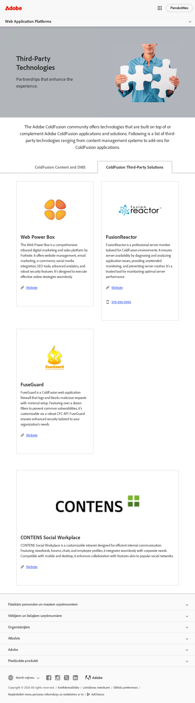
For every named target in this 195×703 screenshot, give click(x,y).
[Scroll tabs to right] (191, 167)
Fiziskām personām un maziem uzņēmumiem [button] (43, 604)
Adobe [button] (13, 650)
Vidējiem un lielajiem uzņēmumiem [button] (35, 616)
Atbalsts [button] (14, 638)
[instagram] (57, 677)
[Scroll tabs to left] (4, 167)
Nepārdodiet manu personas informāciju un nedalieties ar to (46, 694)
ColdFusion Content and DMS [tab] (60, 167)
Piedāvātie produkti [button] (23, 661)
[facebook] (48, 677)
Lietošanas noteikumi (96, 687)
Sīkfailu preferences (125, 687)
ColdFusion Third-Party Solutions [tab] (134, 167)
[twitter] (66, 677)
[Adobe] (13, 8)
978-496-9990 (121, 302)
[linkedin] (75, 677)
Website (32, 288)
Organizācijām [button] (19, 627)
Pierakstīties (179, 8)
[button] (160, 8)
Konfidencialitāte (68, 687)
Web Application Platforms (28, 21)
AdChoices (97, 694)
